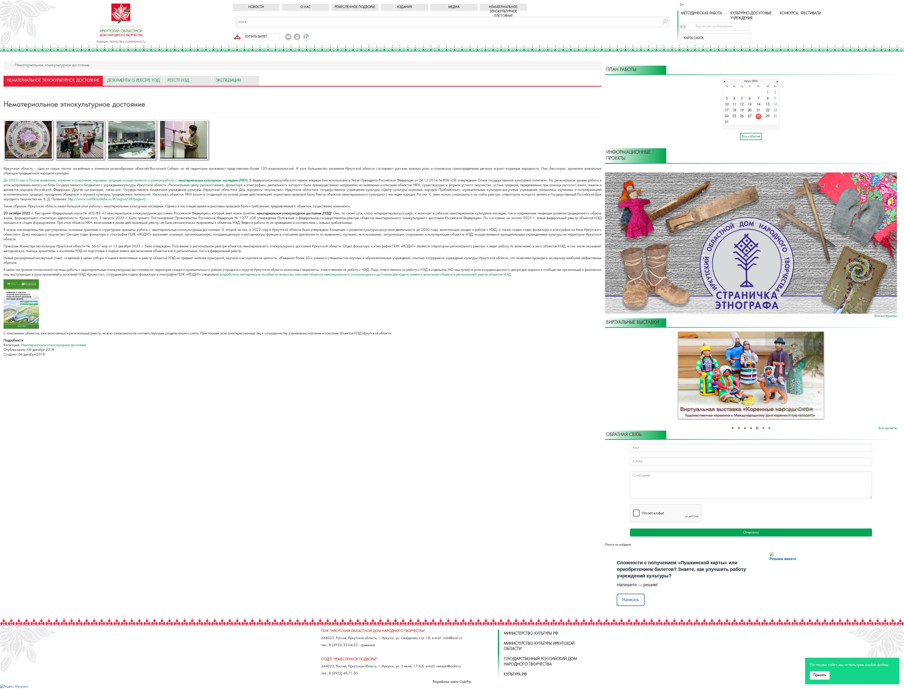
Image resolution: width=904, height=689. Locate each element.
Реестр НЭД (178, 81)
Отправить (751, 532)
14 (758, 104)
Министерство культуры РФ (531, 634)
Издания (404, 7)
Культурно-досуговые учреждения (751, 16)
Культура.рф (515, 675)
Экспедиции (228, 81)
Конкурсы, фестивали (800, 13)
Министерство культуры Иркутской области (539, 646)
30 (775, 116)
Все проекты (888, 428)
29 (768, 116)
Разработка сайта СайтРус (452, 682)
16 (775, 104)
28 (758, 116)
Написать (630, 600)
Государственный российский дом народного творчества (540, 661)
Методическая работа (701, 13)
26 (742, 116)
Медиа (454, 7)
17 (727, 110)
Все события (751, 136)
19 (742, 110)
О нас (305, 7)
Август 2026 (751, 81)
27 (749, 116)
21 (758, 110)
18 (734, 110)
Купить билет (256, 37)
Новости (256, 7)
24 (727, 116)
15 (768, 104)
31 (727, 122)
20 (749, 110)
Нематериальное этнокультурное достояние (503, 11)
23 (775, 110)
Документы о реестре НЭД (133, 81)
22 (768, 110)
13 (749, 104)
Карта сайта (694, 38)
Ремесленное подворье (355, 7)
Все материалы (886, 316)
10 (727, 104)
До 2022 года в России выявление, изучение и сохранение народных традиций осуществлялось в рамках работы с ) (126, 180)
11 (734, 104)
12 (742, 104)
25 (734, 116)
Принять (819, 675)
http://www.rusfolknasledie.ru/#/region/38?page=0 (106, 199)
